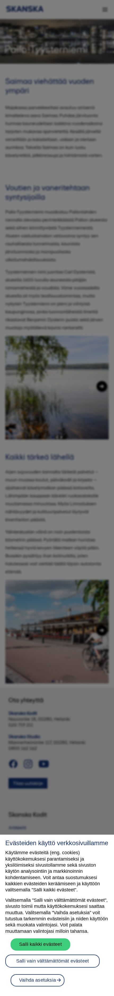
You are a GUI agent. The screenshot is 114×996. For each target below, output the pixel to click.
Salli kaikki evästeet (40, 944)
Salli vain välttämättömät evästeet (52, 961)
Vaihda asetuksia (37, 980)
